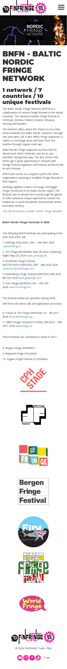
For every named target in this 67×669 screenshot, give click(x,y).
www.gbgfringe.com (30, 277)
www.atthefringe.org (20, 316)
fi (44, 657)
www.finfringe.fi (12, 246)
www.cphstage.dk (37, 255)
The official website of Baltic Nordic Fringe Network (32, 211)
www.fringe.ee (24, 326)
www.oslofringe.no (19, 287)
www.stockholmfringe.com (18, 268)
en (48, 657)
